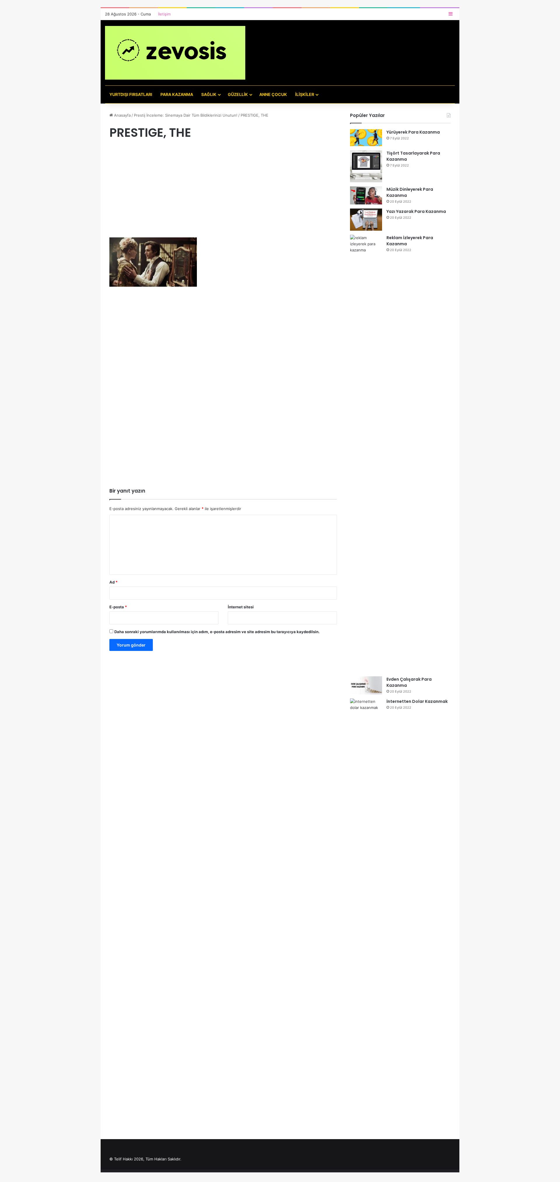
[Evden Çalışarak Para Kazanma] (366, 685)
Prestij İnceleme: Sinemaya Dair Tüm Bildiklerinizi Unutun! (185, 115)
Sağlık (208, 94)
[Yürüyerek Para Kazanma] (366, 137)
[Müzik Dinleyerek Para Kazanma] (366, 195)
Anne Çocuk (273, 94)
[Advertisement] (223, 194)
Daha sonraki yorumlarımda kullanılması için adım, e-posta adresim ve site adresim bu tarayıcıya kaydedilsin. (217, 631)
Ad (113, 582)
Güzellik (238, 94)
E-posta (118, 607)
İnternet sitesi (241, 607)
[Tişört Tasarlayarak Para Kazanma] (366, 166)
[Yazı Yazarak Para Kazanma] (366, 220)
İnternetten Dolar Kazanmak (417, 701)
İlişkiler (304, 94)
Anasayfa (122, 115)
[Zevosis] (175, 53)
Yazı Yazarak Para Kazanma (416, 211)
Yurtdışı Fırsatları (130, 94)
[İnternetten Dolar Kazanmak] (366, 917)
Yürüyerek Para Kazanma (413, 132)
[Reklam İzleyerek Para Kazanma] (366, 453)
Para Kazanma (176, 94)
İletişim (164, 14)
